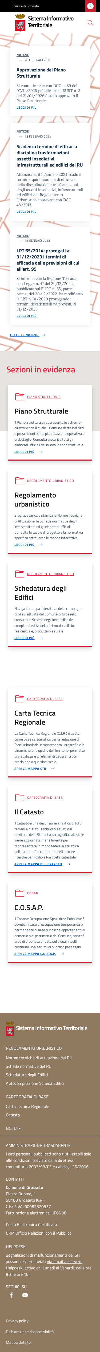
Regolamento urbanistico (50, 480)
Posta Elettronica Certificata (31, 1224)
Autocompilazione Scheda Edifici (35, 1083)
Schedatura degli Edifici (27, 1075)
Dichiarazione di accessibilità (30, 1332)
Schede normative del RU (28, 1066)
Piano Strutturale (44, 396)
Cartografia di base (45, 698)
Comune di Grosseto (25, 6)
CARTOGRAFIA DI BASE (27, 1097)
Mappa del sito (18, 1342)
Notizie (23, 54)
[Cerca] (90, 23)
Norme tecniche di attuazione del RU (39, 1058)
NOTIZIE (13, 1128)
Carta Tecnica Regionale (27, 1106)
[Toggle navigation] (9, 22)
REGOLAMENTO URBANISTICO (34, 1048)
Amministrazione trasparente (38, 1145)
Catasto (13, 1115)
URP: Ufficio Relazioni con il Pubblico (38, 1233)
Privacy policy (17, 1321)
